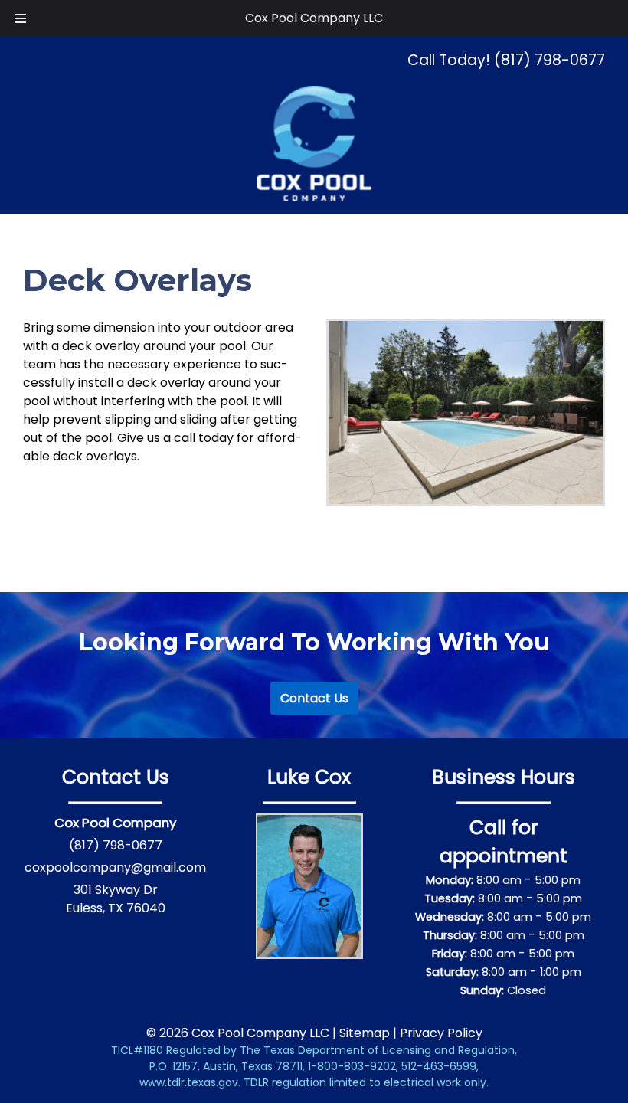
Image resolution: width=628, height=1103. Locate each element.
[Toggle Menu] (20, 18)
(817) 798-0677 (115, 845)
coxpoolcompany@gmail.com (115, 867)
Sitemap (364, 1033)
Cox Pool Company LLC (314, 18)
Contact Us (314, 698)
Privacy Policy (441, 1033)
